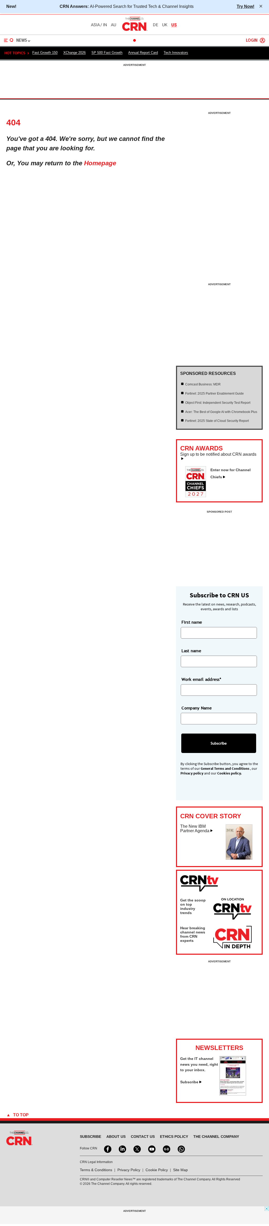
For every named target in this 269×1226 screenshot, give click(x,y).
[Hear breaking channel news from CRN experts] (232, 937)
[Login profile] (262, 40)
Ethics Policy (174, 1136)
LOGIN (251, 40)
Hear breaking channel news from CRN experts (192, 934)
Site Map (180, 1170)
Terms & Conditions (96, 1170)
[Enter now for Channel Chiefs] (197, 495)
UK (164, 25)
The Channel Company (216, 1136)
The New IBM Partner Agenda (194, 828)
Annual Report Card (143, 53)
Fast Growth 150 (45, 53)
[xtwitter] (136, 1148)
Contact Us (143, 1136)
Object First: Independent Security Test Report (217, 403)
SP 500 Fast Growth (106, 53)
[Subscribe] (232, 1094)
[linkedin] (122, 1148)
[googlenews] (166, 1148)
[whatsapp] (181, 1148)
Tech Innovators (176, 53)
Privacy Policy (128, 1170)
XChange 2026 (74, 53)
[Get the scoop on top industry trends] (232, 909)
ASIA (95, 25)
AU (113, 25)
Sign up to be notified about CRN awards (218, 454)
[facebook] (107, 1148)
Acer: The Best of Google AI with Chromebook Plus (221, 412)
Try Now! (245, 6)
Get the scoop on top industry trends (193, 906)
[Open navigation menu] (9, 40)
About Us (116, 1136)
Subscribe (189, 1082)
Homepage (100, 163)
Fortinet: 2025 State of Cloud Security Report (217, 421)
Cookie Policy (157, 1170)
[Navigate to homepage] (134, 30)
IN (105, 25)
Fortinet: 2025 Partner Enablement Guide (214, 393)
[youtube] (151, 1148)
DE (155, 25)
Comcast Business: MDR (203, 384)
